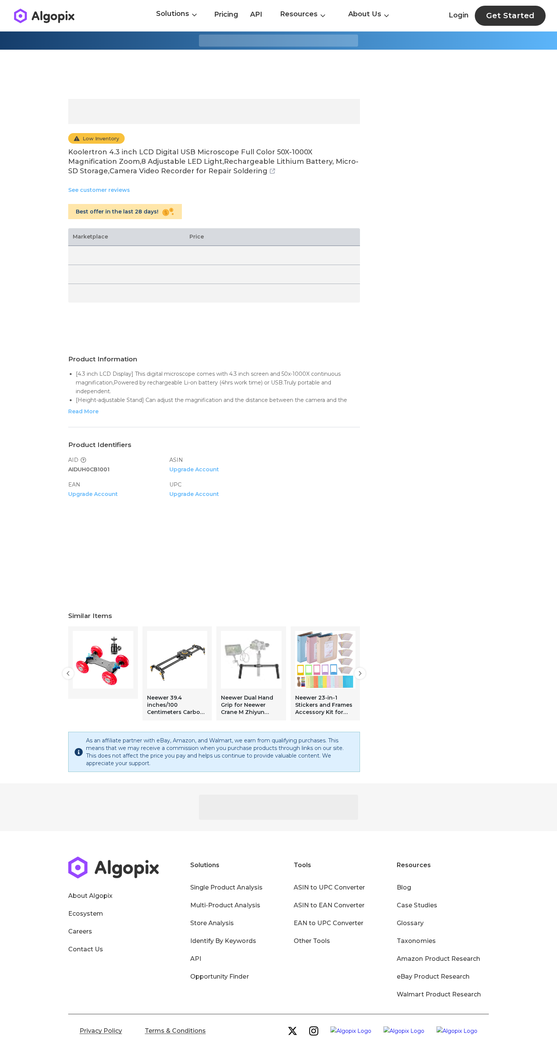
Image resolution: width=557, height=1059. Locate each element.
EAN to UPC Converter (329, 923)
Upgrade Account (194, 469)
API (256, 14)
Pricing (226, 14)
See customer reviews (99, 190)
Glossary (410, 923)
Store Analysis (212, 923)
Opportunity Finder (219, 976)
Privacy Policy (101, 1030)
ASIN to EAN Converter (329, 905)
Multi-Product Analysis (225, 905)
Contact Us (85, 949)
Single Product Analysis (226, 887)
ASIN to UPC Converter (329, 887)
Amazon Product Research (438, 958)
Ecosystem (85, 913)
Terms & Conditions (175, 1030)
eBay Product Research (433, 976)
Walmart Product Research (439, 994)
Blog (404, 887)
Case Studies (417, 905)
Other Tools (312, 940)
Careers (80, 931)
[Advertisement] (278, 74)
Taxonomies (416, 940)
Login (459, 15)
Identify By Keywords (223, 940)
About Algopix (90, 895)
